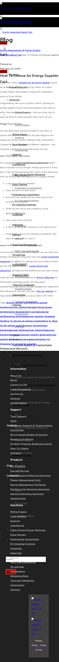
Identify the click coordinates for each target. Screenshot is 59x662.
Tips (19, 55)
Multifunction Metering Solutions (30, 489)
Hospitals (16, 548)
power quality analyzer (36, 334)
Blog (14, 55)
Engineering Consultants (24, 539)
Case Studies (18, 516)
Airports (15, 521)
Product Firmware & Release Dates (31, 444)
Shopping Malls (19, 576)
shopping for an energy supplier (34, 82)
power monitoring (37, 330)
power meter (32, 325)
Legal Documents (20, 389)
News (13, 380)
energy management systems (24, 311)
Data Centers (18, 534)
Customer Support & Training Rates (31, 425)
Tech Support (18, 416)
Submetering (18, 498)
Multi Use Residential (23, 562)
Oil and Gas (17, 566)
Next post (21, 348)
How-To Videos (19, 448)
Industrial (16, 553)
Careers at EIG (18, 384)
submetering (34, 339)
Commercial (17, 525)
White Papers (18, 403)
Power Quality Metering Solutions (30, 475)
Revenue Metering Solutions (27, 494)
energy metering (16, 316)
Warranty (15, 453)
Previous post (7, 348)
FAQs (13, 421)
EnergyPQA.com (19, 471)
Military (14, 557)
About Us (15, 375)
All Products (17, 466)
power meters (18, 330)
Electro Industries (45, 277)
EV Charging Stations (22, 544)
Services (15, 398)
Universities (17, 585)
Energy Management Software (28, 484)
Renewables (17, 571)
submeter (21, 339)
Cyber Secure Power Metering (28, 530)
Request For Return (22, 439)
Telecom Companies (22, 580)
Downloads (17, 430)
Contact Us (16, 394)
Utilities (15, 589)
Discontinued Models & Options (29, 434)
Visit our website (44, 291)
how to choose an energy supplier (24, 321)
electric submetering (21, 307)
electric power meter (18, 302)
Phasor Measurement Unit (25, 480)
